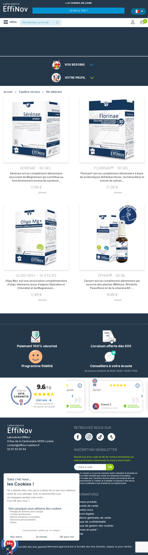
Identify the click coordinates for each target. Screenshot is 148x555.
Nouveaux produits (85, 501)
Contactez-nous (83, 509)
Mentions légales (84, 513)
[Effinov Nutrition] (15, 6)
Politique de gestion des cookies (93, 525)
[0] (142, 21)
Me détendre (54, 91)
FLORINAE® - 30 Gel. (112, 168)
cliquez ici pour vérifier (119, 546)
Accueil (8, 91)
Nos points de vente (86, 505)
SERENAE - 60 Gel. (36, 168)
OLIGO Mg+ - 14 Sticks (36, 275)
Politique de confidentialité (90, 521)
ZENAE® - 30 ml (112, 275)
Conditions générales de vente (92, 517)
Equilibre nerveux (29, 91)
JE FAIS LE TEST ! (78, 10)
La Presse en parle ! (86, 529)
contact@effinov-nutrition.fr (23, 445)
